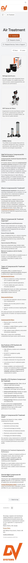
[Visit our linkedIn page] (11, 507)
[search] (25, 2)
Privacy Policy (6, 528)
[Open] (25, 8)
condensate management (8, 209)
